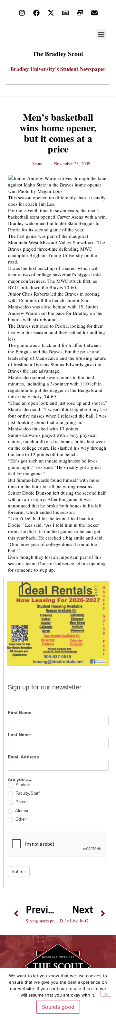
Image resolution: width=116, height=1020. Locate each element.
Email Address (23, 757)
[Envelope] (94, 12)
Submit (19, 871)
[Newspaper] (65, 12)
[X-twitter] (50, 12)
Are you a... (20, 779)
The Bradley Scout (58, 53)
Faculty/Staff (27, 793)
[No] (105, 994)
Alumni (21, 810)
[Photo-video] (79, 12)
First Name (19, 712)
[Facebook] (36, 12)
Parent (21, 802)
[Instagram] (21, 12)
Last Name (19, 734)
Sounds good (58, 1007)
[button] (101, 34)
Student (22, 784)
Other (20, 819)
